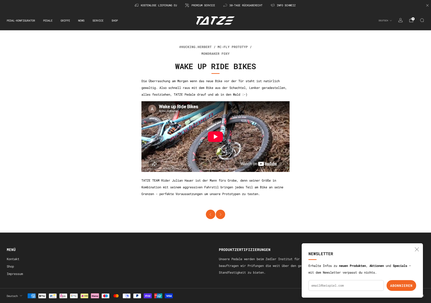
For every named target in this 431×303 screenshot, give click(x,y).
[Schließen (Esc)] (417, 249)
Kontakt (13, 259)
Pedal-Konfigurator (21, 20)
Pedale (48, 20)
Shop (115, 20)
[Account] (400, 20)
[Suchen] (422, 20)
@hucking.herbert (195, 47)
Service (97, 20)
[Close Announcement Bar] (427, 5)
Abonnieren (401, 285)
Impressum (15, 274)
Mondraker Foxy (215, 54)
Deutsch (383, 20)
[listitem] (156, 5)
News (81, 20)
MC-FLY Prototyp (233, 47)
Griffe (65, 20)
